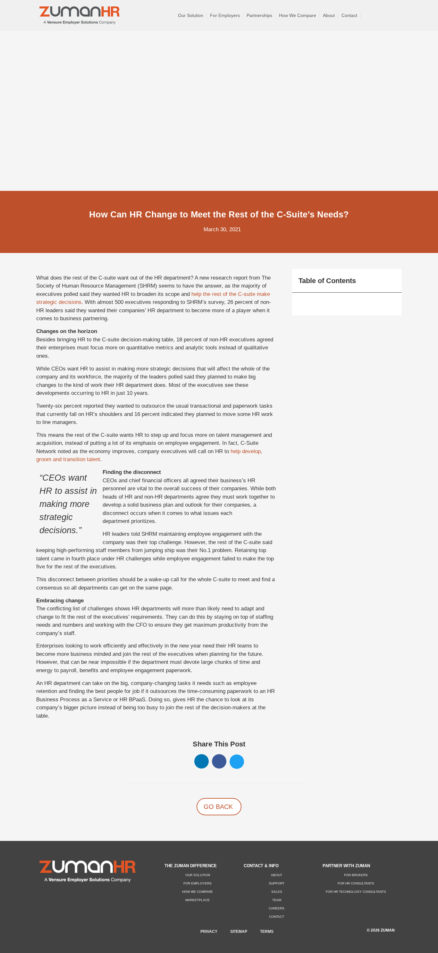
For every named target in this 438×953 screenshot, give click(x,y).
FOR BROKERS (356, 875)
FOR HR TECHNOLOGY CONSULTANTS (356, 891)
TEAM (276, 900)
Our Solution (190, 15)
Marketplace (197, 900)
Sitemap (238, 931)
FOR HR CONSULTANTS (356, 883)
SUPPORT (276, 883)
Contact (349, 15)
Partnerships (259, 15)
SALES (276, 891)
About (329, 15)
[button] (201, 761)
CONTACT (276, 916)
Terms (267, 931)
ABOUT (276, 875)
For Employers (225, 15)
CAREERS (276, 908)
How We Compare (297, 15)
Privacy (208, 931)
